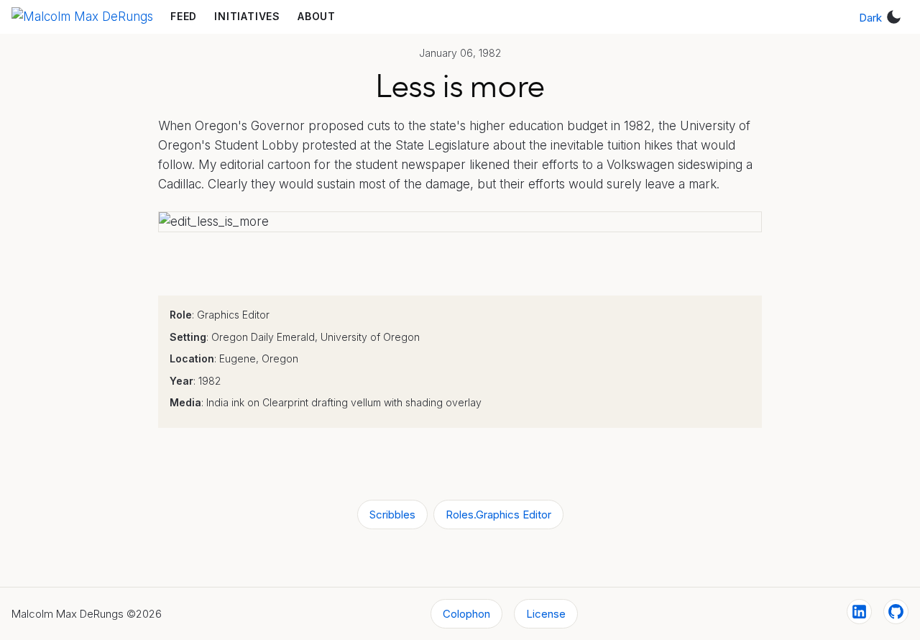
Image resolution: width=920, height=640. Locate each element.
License (546, 614)
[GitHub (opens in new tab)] (895, 611)
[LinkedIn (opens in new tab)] (859, 611)
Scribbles (392, 514)
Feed (183, 16)
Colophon (466, 614)
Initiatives (247, 16)
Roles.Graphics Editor (498, 514)
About (317, 16)
